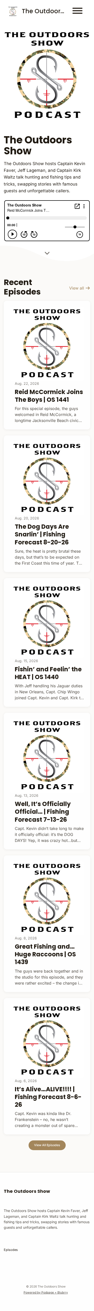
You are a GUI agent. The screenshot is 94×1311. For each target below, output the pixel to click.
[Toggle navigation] (77, 11)
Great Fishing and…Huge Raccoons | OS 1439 (45, 954)
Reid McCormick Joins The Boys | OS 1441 (49, 396)
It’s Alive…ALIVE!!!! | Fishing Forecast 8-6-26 (48, 1097)
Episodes (11, 1250)
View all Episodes (47, 1145)
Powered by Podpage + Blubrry (46, 1292)
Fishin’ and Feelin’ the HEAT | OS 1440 (48, 673)
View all (77, 288)
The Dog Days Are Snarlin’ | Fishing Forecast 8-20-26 (42, 534)
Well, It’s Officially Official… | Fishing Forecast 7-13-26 (43, 811)
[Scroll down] (47, 252)
